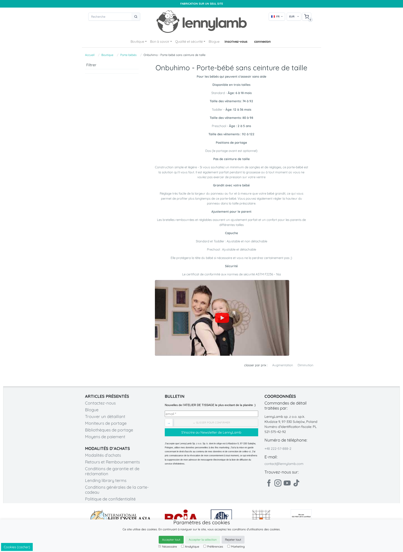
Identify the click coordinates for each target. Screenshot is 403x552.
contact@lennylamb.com (284, 464)
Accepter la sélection (203, 539)
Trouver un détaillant (105, 416)
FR (278, 16)
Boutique (137, 41)
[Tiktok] (296, 483)
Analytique (192, 546)
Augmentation (282, 365)
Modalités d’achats (103, 455)
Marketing (238, 546)
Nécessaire (169, 546)
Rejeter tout (233, 539)
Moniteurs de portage (106, 423)
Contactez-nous (100, 403)
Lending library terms (105, 480)
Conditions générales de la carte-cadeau (117, 489)
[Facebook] (268, 483)
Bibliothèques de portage (109, 430)
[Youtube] (287, 483)
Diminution (305, 365)
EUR (291, 16)
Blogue (214, 41)
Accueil (89, 55)
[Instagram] (278, 483)
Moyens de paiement (105, 436)
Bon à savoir (159, 41)
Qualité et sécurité (189, 41)
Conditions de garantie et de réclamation (112, 471)
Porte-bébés (128, 55)
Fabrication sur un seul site (201, 3)
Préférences (215, 546)
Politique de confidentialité (110, 499)
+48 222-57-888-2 (277, 448)
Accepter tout (171, 539)
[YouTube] (222, 318)
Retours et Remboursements (112, 461)
